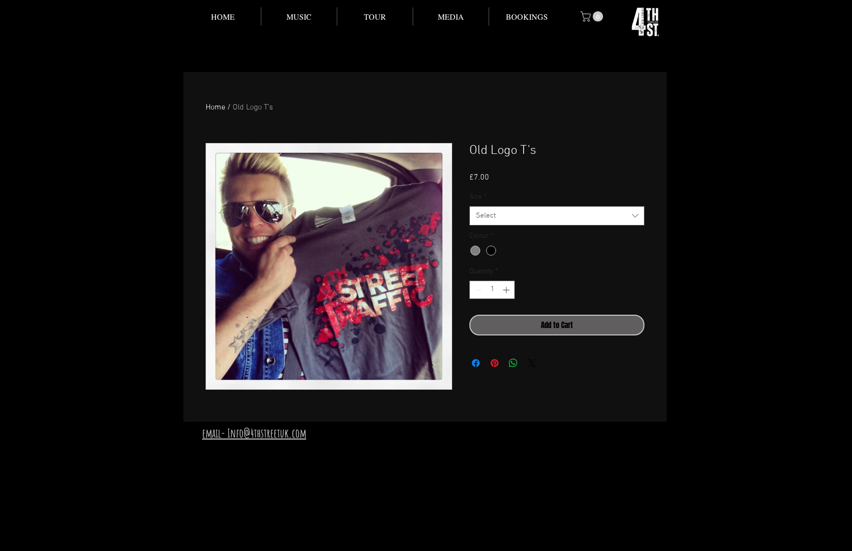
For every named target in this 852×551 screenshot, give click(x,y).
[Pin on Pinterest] (494, 363)
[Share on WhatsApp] (513, 363)
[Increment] (507, 289)
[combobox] (556, 215)
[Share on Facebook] (476, 363)
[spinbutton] (492, 289)
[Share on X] (532, 363)
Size (477, 197)
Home (215, 107)
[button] (299, 16)
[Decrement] (477, 289)
